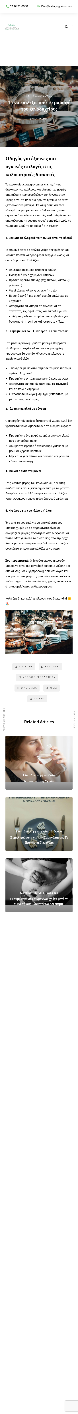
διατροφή (25, 666)
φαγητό (39, 698)
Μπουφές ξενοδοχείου (39, 677)
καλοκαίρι (52, 666)
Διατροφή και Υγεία (42, 96)
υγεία (53, 688)
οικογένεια (29, 688)
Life (28, 96)
